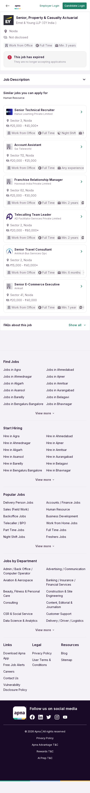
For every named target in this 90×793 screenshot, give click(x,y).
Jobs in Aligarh (13, 383)
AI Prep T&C (45, 758)
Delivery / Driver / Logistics (65, 620)
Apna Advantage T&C (45, 744)
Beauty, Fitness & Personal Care (21, 593)
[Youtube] (65, 717)
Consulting (10, 602)
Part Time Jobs (13, 530)
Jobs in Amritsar (57, 383)
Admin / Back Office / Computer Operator (17, 571)
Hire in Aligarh (12, 450)
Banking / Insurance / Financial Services (60, 582)
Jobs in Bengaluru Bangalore (23, 404)
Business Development (62, 516)
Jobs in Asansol (14, 390)
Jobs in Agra (12, 369)
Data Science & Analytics (20, 620)
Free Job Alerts (14, 665)
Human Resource (58, 509)
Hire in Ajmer (55, 443)
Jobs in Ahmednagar (17, 376)
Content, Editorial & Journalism (59, 605)
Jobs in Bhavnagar (59, 404)
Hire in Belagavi (57, 463)
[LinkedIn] (40, 717)
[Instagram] (57, 717)
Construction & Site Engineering (59, 593)
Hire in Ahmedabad (59, 436)
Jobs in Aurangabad (60, 390)
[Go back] (7, 6)
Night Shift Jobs (14, 536)
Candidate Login (74, 5)
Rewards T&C (45, 751)
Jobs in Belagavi (57, 397)
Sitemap (66, 660)
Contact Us (10, 678)
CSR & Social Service (18, 614)
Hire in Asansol (13, 456)
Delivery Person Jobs (18, 502)
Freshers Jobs (56, 536)
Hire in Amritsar (56, 450)
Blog (64, 653)
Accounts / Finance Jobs (63, 502)
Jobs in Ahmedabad (60, 369)
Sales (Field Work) (16, 509)
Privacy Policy (42, 653)
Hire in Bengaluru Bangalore (22, 470)
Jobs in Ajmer (55, 376)
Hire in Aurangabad (59, 456)
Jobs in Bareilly (13, 397)
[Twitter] (48, 717)
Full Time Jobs (56, 530)
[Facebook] (32, 717)
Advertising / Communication (65, 569)
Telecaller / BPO (14, 523)
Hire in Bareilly (13, 463)
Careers (8, 671)
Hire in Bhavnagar (58, 470)
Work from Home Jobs (61, 523)
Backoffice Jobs (14, 516)
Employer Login (49, 5)
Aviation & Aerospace (18, 580)
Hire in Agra (11, 436)
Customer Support (58, 614)
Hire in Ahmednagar (17, 443)
